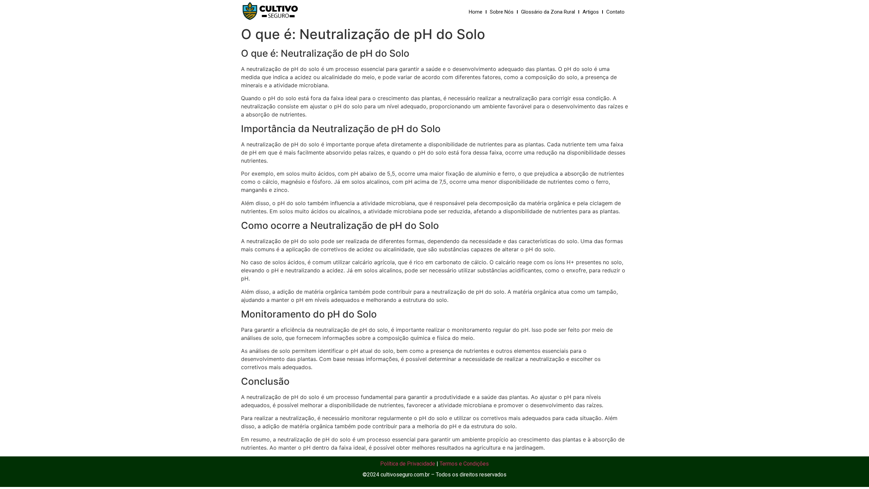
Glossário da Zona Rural (548, 12)
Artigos (591, 12)
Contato (615, 12)
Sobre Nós (502, 12)
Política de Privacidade (407, 463)
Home (475, 12)
